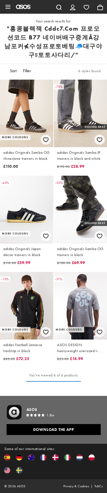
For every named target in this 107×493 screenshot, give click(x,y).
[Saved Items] (86, 7)
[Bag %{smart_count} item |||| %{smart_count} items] (100, 7)
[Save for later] (46, 140)
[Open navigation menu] (8, 7)
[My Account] (73, 7)
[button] (7, 457)
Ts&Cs (98, 486)
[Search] (59, 7)
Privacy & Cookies (76, 486)
